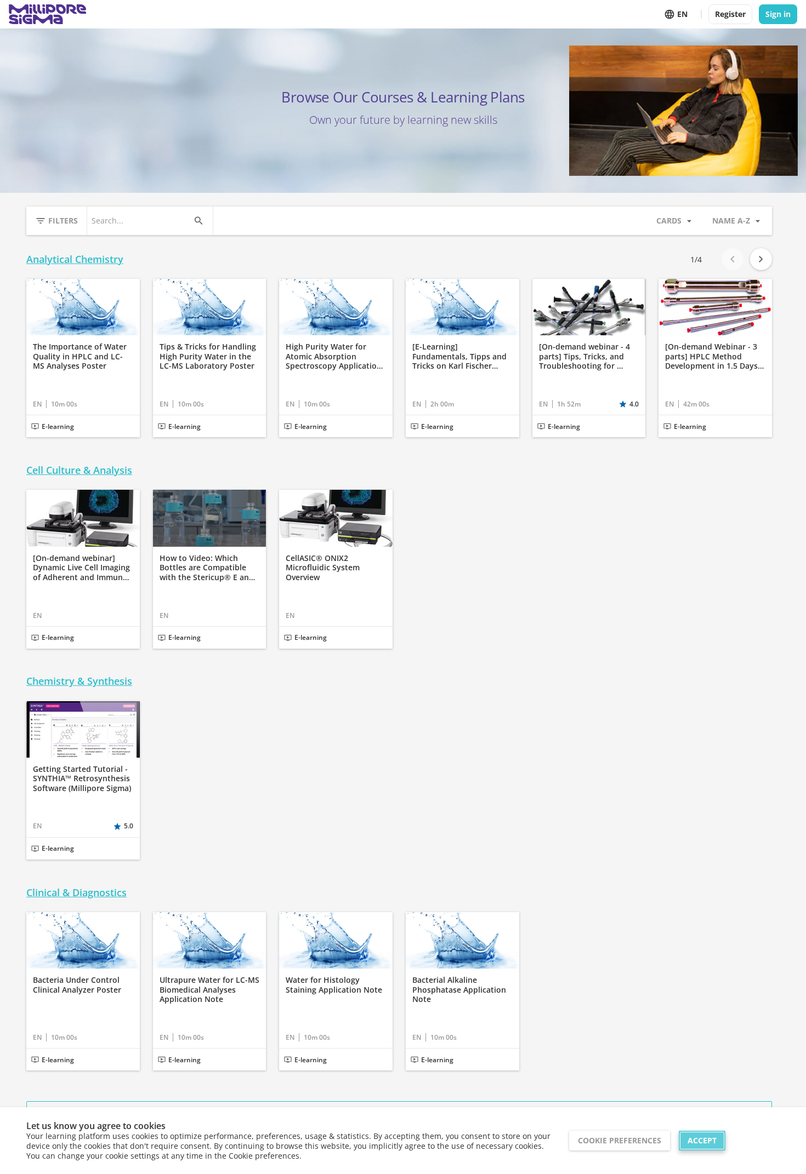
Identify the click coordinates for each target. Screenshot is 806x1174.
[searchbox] (140, 221)
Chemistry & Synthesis (79, 681)
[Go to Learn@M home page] (47, 14)
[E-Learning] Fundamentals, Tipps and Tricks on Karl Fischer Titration (459, 356)
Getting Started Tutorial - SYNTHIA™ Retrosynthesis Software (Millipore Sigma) (82, 778)
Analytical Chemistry (74, 259)
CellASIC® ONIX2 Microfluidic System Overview (323, 567)
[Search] (198, 221)
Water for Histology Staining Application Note (334, 984)
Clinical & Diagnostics (76, 892)
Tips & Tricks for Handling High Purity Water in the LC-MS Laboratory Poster (208, 356)
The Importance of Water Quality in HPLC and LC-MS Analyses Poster (80, 356)
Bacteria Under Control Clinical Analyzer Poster (77, 984)
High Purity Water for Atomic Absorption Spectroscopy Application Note (334, 356)
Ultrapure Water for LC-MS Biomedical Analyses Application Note (209, 989)
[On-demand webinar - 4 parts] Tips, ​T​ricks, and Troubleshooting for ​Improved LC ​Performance (588, 356)
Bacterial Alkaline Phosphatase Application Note (459, 989)
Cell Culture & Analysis (79, 470)
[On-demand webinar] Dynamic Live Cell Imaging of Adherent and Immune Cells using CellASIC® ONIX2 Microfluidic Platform (81, 567)
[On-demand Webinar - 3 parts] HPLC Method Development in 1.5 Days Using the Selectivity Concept (711, 356)
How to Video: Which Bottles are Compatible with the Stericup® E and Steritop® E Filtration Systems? (207, 567)
